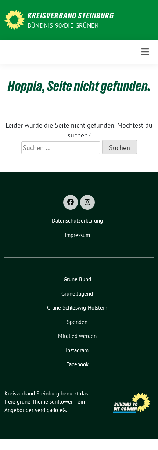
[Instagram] (87, 202)
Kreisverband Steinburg (71, 15)
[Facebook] (70, 202)
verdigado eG (50, 410)
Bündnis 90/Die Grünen (63, 25)
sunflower (61, 401)
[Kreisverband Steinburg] (14, 19)
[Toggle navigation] (145, 52)
